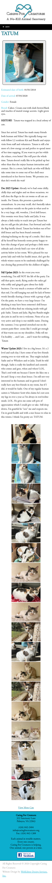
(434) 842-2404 (26, 827)
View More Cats (26, 808)
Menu (7, 27)
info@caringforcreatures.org (26, 830)
